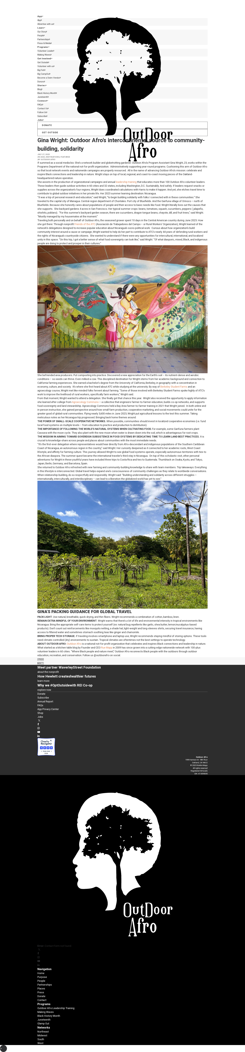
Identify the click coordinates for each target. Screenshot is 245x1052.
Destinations (53, 157)
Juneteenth (42, 97)
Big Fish (41, 70)
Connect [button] (42, 101)
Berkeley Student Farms (173, 386)
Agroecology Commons (85, 402)
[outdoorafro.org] (122, 7)
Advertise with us (45, 24)
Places (41, 988)
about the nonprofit (48, 671)
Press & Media (44, 43)
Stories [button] (41, 85)
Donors (40, 81)
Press (40, 992)
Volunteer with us (45, 66)
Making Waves (44, 54)
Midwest (42, 1035)
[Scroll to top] (3, 1048)
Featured (65, 157)
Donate (41, 693)
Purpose (42, 977)
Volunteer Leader (45, 51)
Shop (40, 712)
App (39, 20)
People (40, 35)
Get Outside (42, 62)
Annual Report (45, 701)
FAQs (39, 104)
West (40, 1043)
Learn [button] (40, 28)
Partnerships (43, 39)
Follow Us (42, 112)
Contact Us (42, 108)
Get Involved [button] (44, 58)
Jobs (40, 120)
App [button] (39, 16)
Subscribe (42, 116)
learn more (43, 680)
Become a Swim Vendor (48, 77)
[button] (39, 720)
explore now (44, 689)
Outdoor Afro (48, 160)
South (40, 1039)
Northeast (43, 1031)
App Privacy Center (48, 709)
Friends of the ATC (84, 224)
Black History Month (46, 93)
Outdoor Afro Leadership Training (55, 1008)
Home (40, 973)
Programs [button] (42, 47)
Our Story (41, 31)
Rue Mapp (106, 647)
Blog (39, 89)
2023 (42, 157)
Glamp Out (43, 1023)
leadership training (126, 181)
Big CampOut (43, 74)
